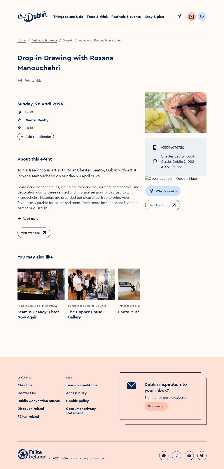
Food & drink (97, 16)
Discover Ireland (31, 408)
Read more (30, 219)
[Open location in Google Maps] (175, 178)
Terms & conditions (81, 385)
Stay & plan (154, 16)
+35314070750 (172, 147)
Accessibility (76, 393)
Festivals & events (126, 16)
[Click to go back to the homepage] (33, 16)
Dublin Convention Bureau (39, 401)
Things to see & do (68, 16)
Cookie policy (77, 401)
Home (22, 40)
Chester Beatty (36, 120)
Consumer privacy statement (81, 410)
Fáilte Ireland (28, 416)
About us (25, 385)
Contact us (27, 393)
